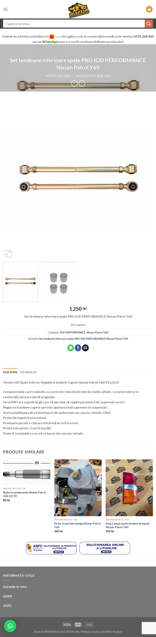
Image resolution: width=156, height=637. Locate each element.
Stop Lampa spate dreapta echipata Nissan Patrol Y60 (128, 525)
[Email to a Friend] (85, 347)
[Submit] (149, 23)
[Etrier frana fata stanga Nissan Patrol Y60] (78, 487)
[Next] (144, 179)
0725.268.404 (144, 36)
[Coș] (149, 9)
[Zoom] (8, 254)
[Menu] (5, 9)
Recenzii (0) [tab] (28, 372)
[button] (10, 626)
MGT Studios (114, 631)
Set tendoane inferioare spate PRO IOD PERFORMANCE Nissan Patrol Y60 (83, 338)
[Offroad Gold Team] (78, 9)
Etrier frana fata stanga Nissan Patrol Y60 (77, 525)
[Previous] (11, 179)
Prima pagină (58, 76)
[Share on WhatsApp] (70, 347)
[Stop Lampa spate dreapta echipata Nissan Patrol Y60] (129, 487)
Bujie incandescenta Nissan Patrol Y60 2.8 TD (24, 494)
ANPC (7, 605)
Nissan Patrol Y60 (93, 76)
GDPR (7, 596)
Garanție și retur (15, 586)
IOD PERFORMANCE (72, 332)
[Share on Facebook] (78, 347)
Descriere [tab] (10, 372)
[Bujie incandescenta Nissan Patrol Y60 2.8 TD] (26, 472)
